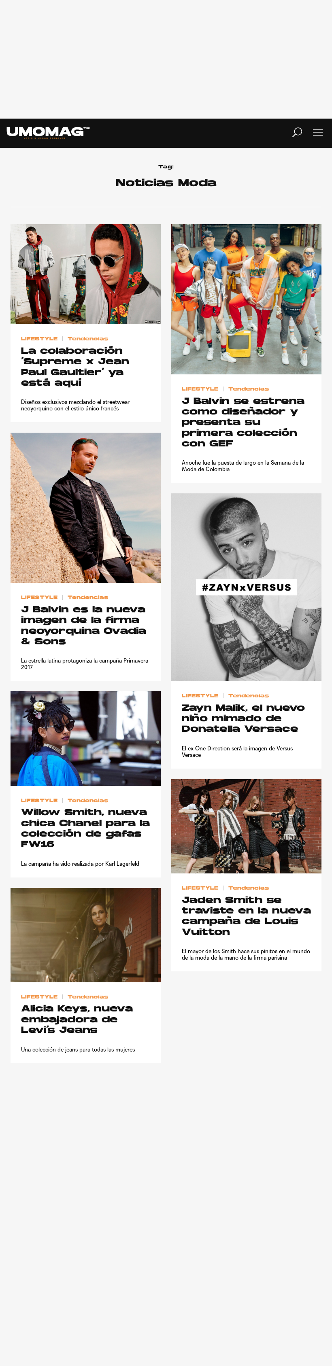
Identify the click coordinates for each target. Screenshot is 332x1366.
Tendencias (88, 339)
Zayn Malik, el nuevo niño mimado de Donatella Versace (243, 719)
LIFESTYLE (39, 339)
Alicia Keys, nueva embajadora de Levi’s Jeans (77, 1020)
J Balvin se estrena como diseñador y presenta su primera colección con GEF (243, 423)
